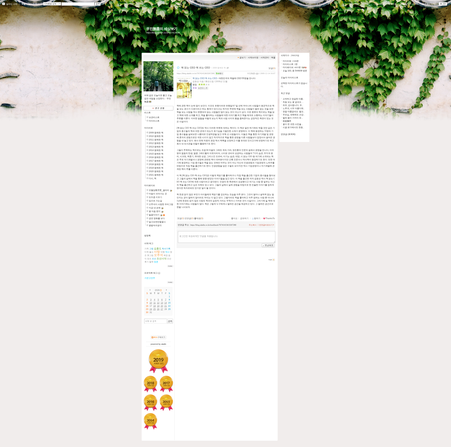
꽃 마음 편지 (154, 211)
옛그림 (150, 255)
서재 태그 (148, 243)
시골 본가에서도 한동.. (293, 127)
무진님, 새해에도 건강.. (293, 115)
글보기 (242, 57)
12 (158, 303)
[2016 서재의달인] (150, 402)
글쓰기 (415, 4)
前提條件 (287, 121)
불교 (151, 252)
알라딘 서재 (11, 4)
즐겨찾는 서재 (428, 4)
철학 (151, 262)
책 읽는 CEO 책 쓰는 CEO (196, 67)
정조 (149, 258)
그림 (151, 248)
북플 (23, 4)
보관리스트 (154, 117)
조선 (154, 258)
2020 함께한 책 (156, 171)
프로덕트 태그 (150, 273)
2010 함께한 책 (156, 136)
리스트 (147, 112)
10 (151, 303)
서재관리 (404, 4)
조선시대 (161, 258)
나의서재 (378, 4)
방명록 (147, 235)
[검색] (170, 321)
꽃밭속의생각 (155, 225)
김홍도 (157, 248)
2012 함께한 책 (156, 143)
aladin (163, 344)
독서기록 (166, 248)
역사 (167, 252)
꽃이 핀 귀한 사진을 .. (293, 124)
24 (151, 309)
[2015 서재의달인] (166, 402)
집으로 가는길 (155, 201)
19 (158, 306)
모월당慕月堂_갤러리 (159, 190)
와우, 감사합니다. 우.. (293, 105)
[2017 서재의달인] (166, 384)
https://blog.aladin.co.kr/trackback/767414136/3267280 (213, 225)
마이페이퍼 (149, 185)
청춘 (156, 262)
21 (165, 306)
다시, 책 (152, 178)
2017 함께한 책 (156, 161)
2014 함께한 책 (156, 150)
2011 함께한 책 (156, 139)
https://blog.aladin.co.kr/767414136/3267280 (195, 73)
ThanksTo (270, 218)
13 (162, 303)
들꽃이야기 (154, 215)
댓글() (271, 68)
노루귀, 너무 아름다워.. (293, 108)
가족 (146, 248)
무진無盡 (251, 73)
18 (154, 306)
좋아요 (234, 218)
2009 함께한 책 (156, 132)
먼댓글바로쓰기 (266, 225)
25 (154, 309)
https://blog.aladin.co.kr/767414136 (163, 33)
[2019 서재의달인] (158, 361)
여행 (162, 252)
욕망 (165, 255)
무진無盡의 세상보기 (161, 29)
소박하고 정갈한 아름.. (293, 99)
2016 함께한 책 (156, 157)
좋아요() (198, 218)
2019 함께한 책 (156, 168)
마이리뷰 (148, 128)
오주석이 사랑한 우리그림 (161, 204)
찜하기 (257, 218)
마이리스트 (154, 121)
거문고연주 (149, 278)
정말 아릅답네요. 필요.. (293, 111)
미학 (146, 252)
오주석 (158, 255)
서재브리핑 (391, 4)
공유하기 (244, 218)
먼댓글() (189, 218)
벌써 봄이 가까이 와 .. (293, 118)
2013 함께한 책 (156, 147)
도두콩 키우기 (155, 197)
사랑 (157, 251)
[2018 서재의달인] (150, 384)
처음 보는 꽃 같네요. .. (293, 102)
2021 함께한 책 (156, 175)
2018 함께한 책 (156, 164)
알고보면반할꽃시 (157, 222)
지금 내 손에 (154, 208)
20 (162, 306)
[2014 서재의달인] (150, 421)
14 (165, 303)
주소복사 (253, 225)
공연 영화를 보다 (157, 218)
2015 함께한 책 (156, 154)
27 (162, 309)
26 (158, 309)
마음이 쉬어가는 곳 (158, 194)
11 (154, 303)
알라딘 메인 (33, 4)
